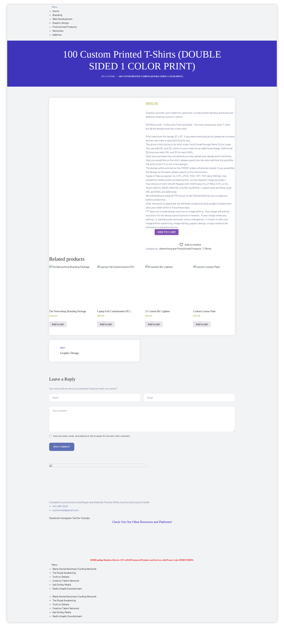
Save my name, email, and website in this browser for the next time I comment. (91, 435)
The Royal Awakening (64, 572)
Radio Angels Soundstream (67, 588)
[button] (53, 564)
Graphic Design (94, 351)
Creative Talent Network (65, 580)
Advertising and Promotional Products (180, 248)
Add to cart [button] (58, 324)
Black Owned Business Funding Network (74, 568)
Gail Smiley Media (61, 584)
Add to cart (166, 232)
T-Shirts (206, 248)
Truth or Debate (60, 576)
